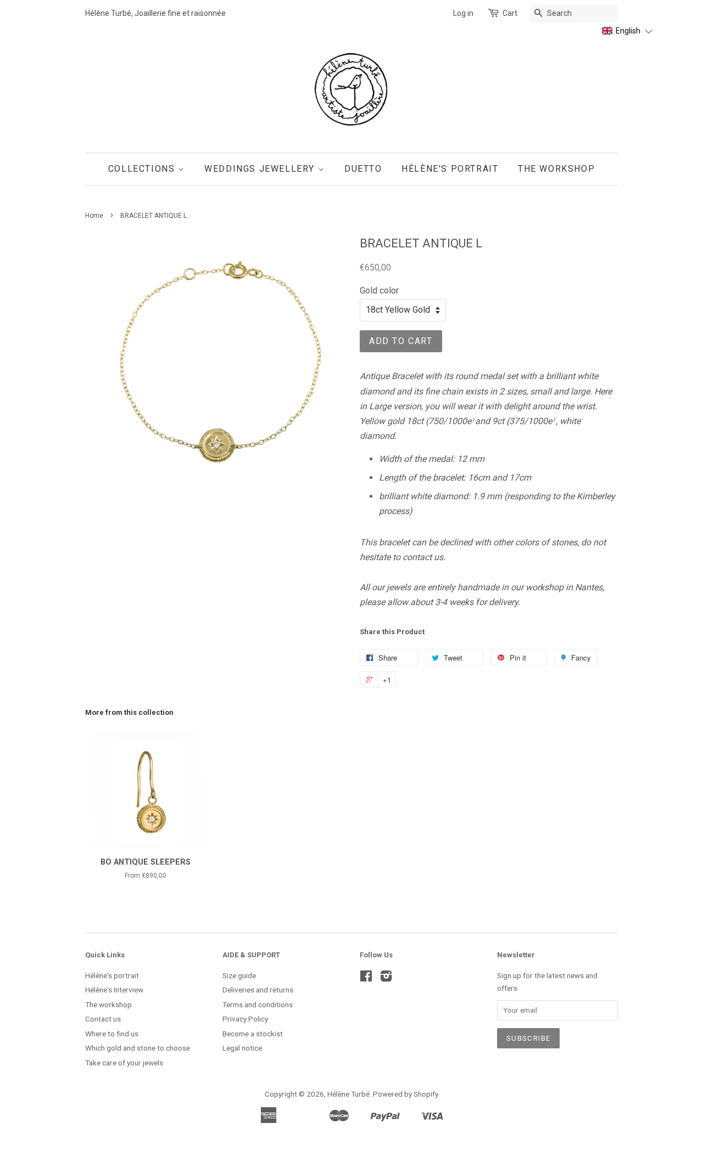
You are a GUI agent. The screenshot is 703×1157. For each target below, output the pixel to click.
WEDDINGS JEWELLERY (260, 168)
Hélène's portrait (112, 975)
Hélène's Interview (114, 989)
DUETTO (363, 168)
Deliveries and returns (257, 989)
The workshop (108, 1004)
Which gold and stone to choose (137, 1047)
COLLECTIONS (143, 168)
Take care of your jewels (124, 1062)
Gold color (379, 290)
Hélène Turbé (348, 1094)
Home (94, 215)
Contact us (103, 1018)
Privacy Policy (245, 1018)
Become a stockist (252, 1033)
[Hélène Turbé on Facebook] (366, 978)
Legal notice (242, 1047)
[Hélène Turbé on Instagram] (386, 978)
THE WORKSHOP (556, 168)
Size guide (239, 975)
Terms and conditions (257, 1004)
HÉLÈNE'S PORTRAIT (449, 168)
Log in (463, 13)
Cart (510, 13)
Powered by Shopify (405, 1094)
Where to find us (111, 1033)
